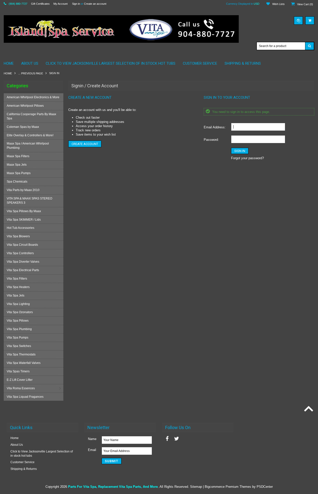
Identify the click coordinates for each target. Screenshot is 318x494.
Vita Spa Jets (15, 295)
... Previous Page (30, 73)
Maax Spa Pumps (19, 173)
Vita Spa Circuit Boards (22, 245)
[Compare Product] (298, 20)
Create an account (95, 3)
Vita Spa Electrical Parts (23, 270)
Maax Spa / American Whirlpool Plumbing (28, 145)
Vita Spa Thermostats (21, 354)
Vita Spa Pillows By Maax (24, 211)
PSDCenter (265, 487)
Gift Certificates (40, 3)
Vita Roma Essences (21, 388)
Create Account (85, 144)
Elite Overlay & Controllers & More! (30, 135)
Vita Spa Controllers (20, 253)
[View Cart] (309, 20)
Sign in (76, 3)
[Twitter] (176, 438)
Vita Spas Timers (18, 371)
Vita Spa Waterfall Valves (23, 363)
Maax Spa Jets (17, 164)
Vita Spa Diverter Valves (23, 261)
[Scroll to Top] (308, 409)
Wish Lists (278, 3)
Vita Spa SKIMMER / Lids (24, 219)
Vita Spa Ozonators (20, 312)
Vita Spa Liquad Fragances (25, 396)
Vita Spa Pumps (17, 337)
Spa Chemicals (17, 181)
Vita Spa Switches (19, 346)
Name (92, 439)
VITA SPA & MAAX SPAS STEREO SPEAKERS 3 (29, 200)
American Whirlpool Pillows (25, 105)
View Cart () (305, 4)
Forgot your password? (247, 158)
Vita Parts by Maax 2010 (23, 190)
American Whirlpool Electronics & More (33, 97)
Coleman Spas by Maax (23, 127)
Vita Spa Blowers (18, 236)
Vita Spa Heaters (18, 287)
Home (8, 73)
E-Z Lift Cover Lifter (20, 380)
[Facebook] (167, 438)
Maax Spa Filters (18, 156)
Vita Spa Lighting (18, 304)
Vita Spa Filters (17, 278)
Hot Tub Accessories (20, 228)
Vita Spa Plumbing (19, 329)
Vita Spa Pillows (18, 320)
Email (92, 450)
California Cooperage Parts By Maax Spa (31, 116)
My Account (60, 3)
